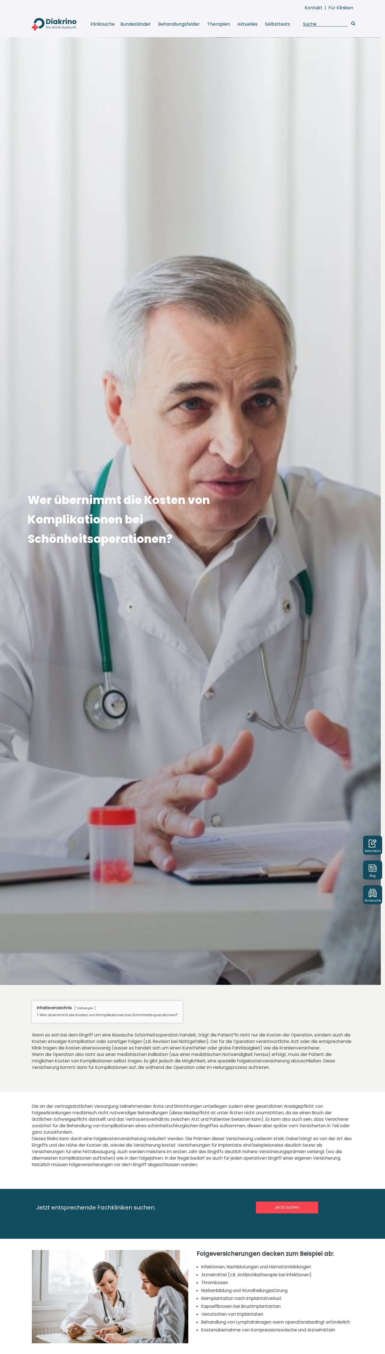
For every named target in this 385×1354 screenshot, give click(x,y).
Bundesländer (135, 24)
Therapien (218, 24)
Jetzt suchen (287, 1207)
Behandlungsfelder (179, 24)
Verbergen (85, 1008)
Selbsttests (277, 24)
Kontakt (313, 8)
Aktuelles (247, 24)
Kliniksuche (102, 24)
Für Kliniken (340, 8)
